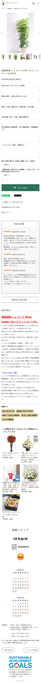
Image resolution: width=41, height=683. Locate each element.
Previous (2, 32)
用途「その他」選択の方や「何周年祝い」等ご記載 (18, 107)
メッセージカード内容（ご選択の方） (13, 145)
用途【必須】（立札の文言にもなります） (15, 96)
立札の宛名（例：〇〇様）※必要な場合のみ (15, 117)
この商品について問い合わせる (12, 202)
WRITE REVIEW (19, 300)
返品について (6, 212)
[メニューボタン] (38, 3)
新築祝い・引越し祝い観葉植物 (10, 415)
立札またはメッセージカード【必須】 (13, 85)
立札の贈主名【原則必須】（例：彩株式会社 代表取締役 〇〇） (20, 128)
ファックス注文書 (31, 650)
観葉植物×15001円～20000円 (25, 411)
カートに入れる (22, 188)
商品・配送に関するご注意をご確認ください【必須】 (18, 161)
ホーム (3, 8)
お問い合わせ (8, 650)
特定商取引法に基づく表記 (11, 207)
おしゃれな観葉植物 (7, 419)
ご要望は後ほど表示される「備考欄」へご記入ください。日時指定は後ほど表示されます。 (20, 170)
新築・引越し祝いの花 (8, 411)
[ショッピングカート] (33, 3)
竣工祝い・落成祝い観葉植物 (29, 415)
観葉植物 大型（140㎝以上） (21, 8)
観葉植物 (9, 8)
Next (38, 32)
